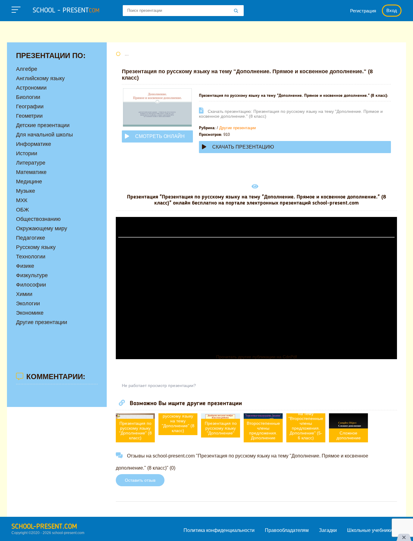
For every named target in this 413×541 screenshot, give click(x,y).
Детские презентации (43, 125)
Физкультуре (32, 275)
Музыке (25, 191)
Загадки (328, 530)
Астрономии (31, 88)
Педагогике (30, 238)
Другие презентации (237, 128)
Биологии (28, 97)
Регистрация (363, 10)
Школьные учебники (369, 530)
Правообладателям (287, 530)
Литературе (30, 163)
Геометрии (29, 116)
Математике (31, 172)
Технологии (30, 257)
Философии (31, 285)
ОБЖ (22, 210)
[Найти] (236, 11)
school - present (66, 10)
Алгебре (26, 69)
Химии (24, 294)
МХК (21, 200)
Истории (26, 153)
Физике (25, 266)
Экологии (28, 303)
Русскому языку (36, 247)
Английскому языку (40, 78)
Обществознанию (38, 219)
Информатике (33, 144)
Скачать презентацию (243, 146)
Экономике (30, 313)
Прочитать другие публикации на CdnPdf (256, 356)
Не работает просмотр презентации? (159, 385)
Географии (30, 106)
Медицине (29, 182)
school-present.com (44, 526)
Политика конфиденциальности (219, 530)
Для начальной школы (44, 135)
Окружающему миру (41, 228)
